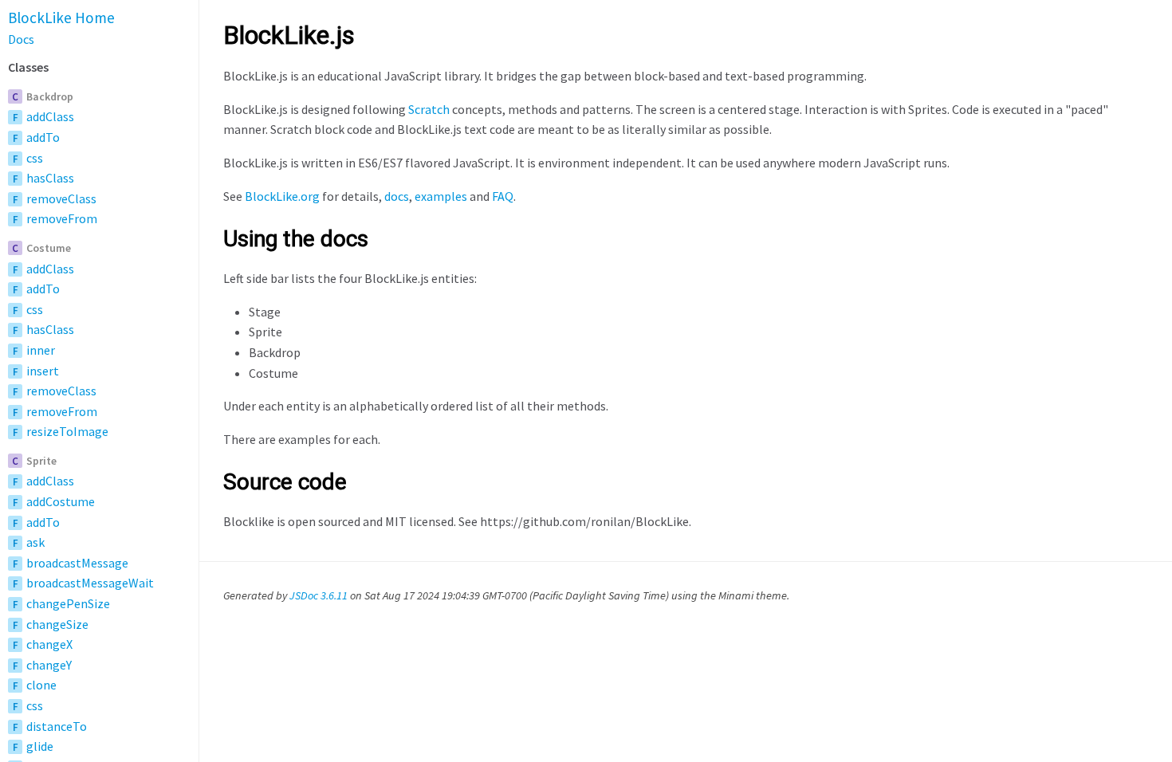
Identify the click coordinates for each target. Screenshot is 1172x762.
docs (396, 196)
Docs (21, 39)
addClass (50, 116)
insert (42, 371)
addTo (43, 137)
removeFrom (61, 218)
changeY (49, 665)
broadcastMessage (77, 563)
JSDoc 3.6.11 (318, 595)
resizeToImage (67, 431)
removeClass (61, 198)
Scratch (429, 109)
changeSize (57, 624)
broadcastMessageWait (90, 583)
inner (40, 350)
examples (441, 196)
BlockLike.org (282, 196)
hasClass (50, 178)
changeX (49, 644)
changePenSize (68, 603)
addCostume (60, 501)
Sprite (41, 461)
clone (41, 685)
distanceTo (56, 726)
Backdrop (49, 96)
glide (39, 746)
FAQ (502, 196)
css (34, 158)
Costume (48, 248)
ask (35, 542)
